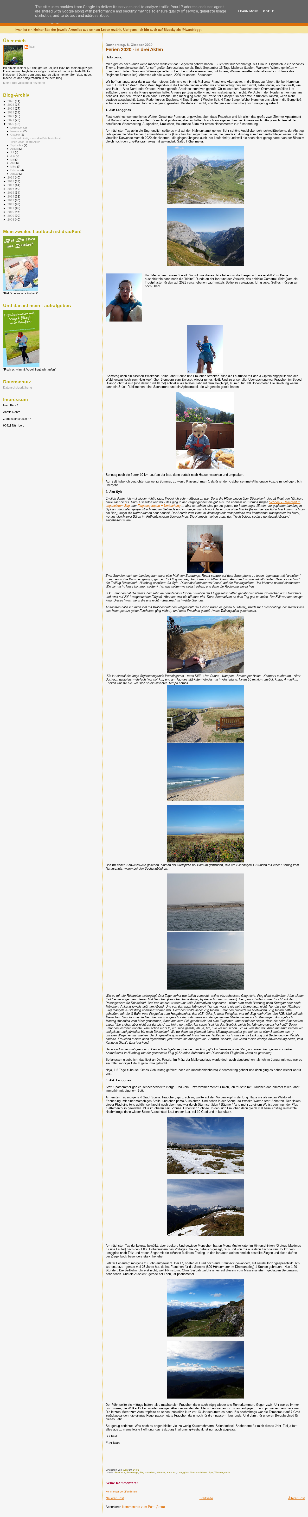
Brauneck (120, 1472)
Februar (15, 170)
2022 (11, 116)
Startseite (206, 1498)
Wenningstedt (222, 1472)
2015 (11, 192)
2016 (11, 188)
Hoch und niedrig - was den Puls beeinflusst (35, 138)
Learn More (248, 11)
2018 (11, 181)
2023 (11, 112)
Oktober (15, 134)
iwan (32, 46)
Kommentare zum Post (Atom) (143, 1507)
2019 (11, 177)
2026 (11, 101)
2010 (11, 211)
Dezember (16, 127)
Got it (268, 11)
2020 (11, 123)
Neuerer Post (115, 1498)
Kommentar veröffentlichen (121, 1491)
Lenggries (183, 1472)
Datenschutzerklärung (17, 387)
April (13, 162)
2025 (11, 104)
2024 (11, 108)
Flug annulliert (147, 1472)
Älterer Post (296, 1498)
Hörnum (161, 1472)
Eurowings (132, 1472)
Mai (12, 159)
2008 (11, 219)
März (13, 166)
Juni (13, 156)
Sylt (211, 1472)
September (17, 145)
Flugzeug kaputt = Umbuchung (159, 506)
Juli (12, 152)
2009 (11, 215)
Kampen (171, 1472)
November (16, 131)
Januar (14, 173)
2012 (11, 204)
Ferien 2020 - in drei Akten (25, 141)
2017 (11, 184)
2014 (11, 196)
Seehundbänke (198, 1472)
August (14, 148)
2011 (11, 208)
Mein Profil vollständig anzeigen (24, 83)
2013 (11, 200)
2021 (11, 120)
